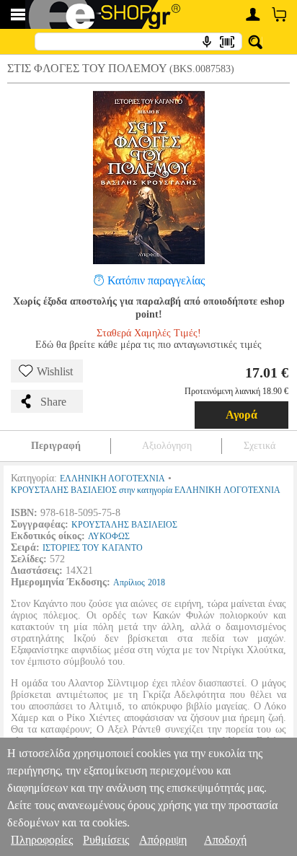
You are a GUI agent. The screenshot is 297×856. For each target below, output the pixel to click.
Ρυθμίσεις (106, 840)
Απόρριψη (163, 840)
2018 (156, 582)
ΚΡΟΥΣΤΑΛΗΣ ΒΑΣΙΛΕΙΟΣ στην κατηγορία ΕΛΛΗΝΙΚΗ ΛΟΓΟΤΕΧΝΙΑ (145, 490)
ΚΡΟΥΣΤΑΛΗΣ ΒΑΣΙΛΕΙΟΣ (124, 525)
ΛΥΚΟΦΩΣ (109, 536)
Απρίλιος (129, 582)
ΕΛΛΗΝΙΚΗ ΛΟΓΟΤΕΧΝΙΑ (112, 478)
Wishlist (55, 371)
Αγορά (241, 415)
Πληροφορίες (42, 840)
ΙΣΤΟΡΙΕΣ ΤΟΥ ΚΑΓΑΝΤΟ (93, 548)
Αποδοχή (225, 840)
